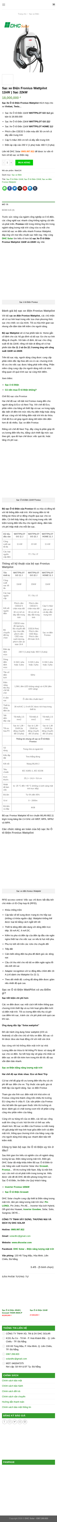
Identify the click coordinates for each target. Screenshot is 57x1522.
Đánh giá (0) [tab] (8, 210)
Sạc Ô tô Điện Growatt (16, 1192)
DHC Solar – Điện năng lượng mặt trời (33, 1249)
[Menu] (3, 4)
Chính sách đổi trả (11, 1391)
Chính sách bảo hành (12, 1386)
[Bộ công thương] (28, 1451)
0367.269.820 (12, 1354)
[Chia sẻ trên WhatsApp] (4, 188)
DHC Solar (7, 238)
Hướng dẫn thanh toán (13, 1402)
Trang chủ (22, 14)
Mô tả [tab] (5, 204)
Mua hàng (24, 162)
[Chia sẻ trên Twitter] (14, 188)
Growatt (44, 1166)
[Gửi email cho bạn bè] (19, 188)
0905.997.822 (27, 151)
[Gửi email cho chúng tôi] (19, 1422)
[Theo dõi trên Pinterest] (25, 1422)
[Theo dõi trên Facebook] (4, 1422)
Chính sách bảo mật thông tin (16, 1407)
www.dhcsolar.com (22, 1242)
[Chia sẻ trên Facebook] (9, 188)
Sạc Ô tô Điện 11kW (14, 179)
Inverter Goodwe (32, 1209)
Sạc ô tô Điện (12, 385)
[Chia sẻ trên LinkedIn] (30, 188)
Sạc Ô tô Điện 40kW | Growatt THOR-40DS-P (12, 1311)
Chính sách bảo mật (12, 1380)
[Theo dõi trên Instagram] (9, 1422)
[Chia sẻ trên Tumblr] (35, 188)
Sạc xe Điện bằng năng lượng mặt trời (22, 1067)
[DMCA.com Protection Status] (22, 1435)
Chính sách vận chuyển (13, 1396)
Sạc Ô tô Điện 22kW (32, 179)
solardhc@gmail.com (20, 1236)
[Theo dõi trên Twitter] (14, 1422)
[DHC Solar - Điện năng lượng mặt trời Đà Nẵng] (28, 4)
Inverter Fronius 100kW (17, 1187)
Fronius (6, 1170)
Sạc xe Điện (34, 14)
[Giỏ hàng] (53, 5)
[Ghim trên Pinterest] (25, 188)
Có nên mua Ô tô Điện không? (21, 390)
